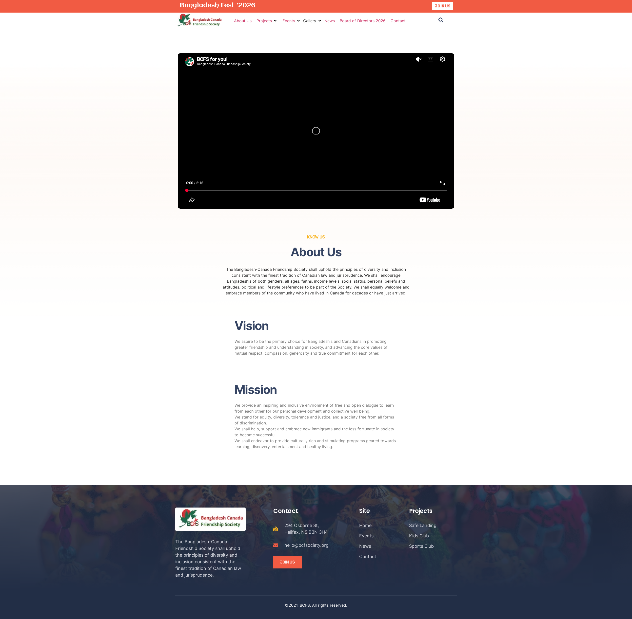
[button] (267, 21)
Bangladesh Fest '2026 (218, 5)
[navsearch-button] (440, 21)
